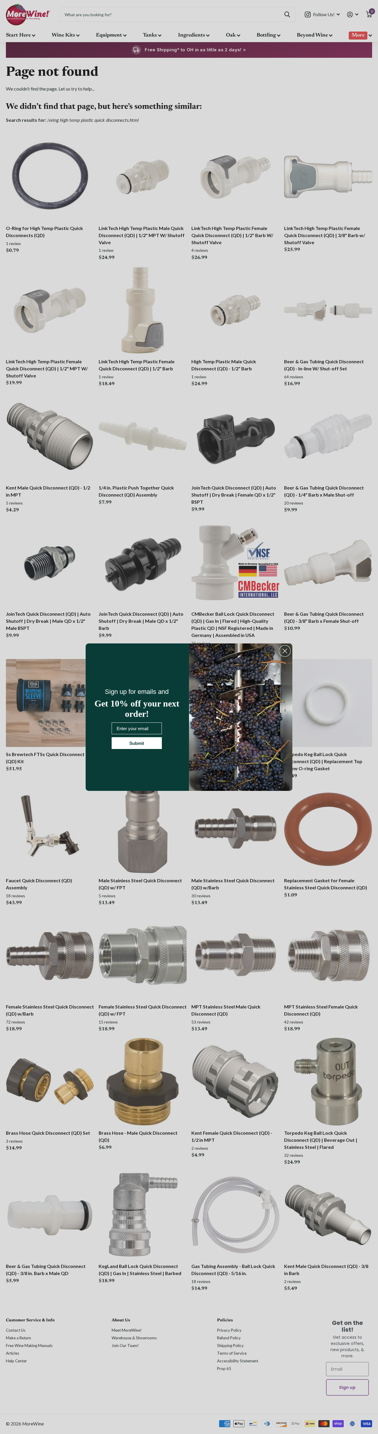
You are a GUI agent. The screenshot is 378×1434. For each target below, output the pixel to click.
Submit (136, 743)
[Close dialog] (285, 651)
